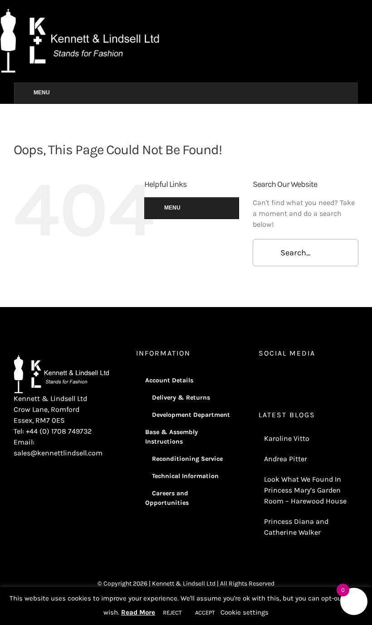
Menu (42, 92)
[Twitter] (286, 377)
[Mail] (310, 377)
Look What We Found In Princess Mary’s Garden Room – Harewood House (305, 490)
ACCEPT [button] (205, 612)
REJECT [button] (172, 612)
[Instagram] (261, 377)
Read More (138, 612)
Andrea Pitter (285, 458)
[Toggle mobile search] (368, 14)
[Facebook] (273, 377)
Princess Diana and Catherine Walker (296, 527)
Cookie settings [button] (244, 612)
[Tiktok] (298, 377)
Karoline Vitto (286, 438)
